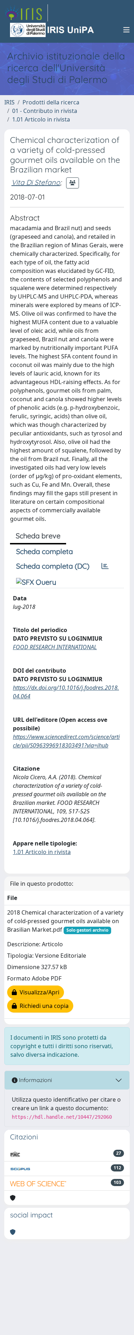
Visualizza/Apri (38, 992)
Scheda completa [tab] (44, 551)
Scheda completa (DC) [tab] (52, 566)
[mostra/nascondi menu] (126, 29)
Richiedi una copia (43, 1006)
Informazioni (35, 1079)
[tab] (105, 566)
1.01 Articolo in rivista (41, 119)
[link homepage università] (52, 29)
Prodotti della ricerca (51, 102)
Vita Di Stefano (35, 182)
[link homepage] (26, 12)
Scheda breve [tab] (38, 535)
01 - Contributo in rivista (44, 111)
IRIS (9, 102)
